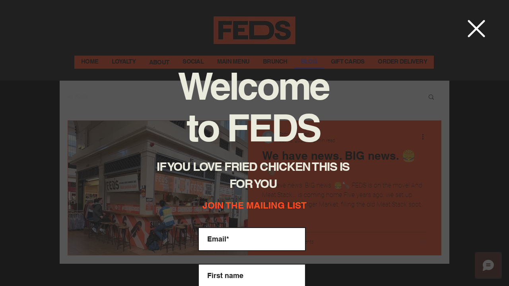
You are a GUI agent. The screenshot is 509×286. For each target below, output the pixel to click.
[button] (476, 28)
